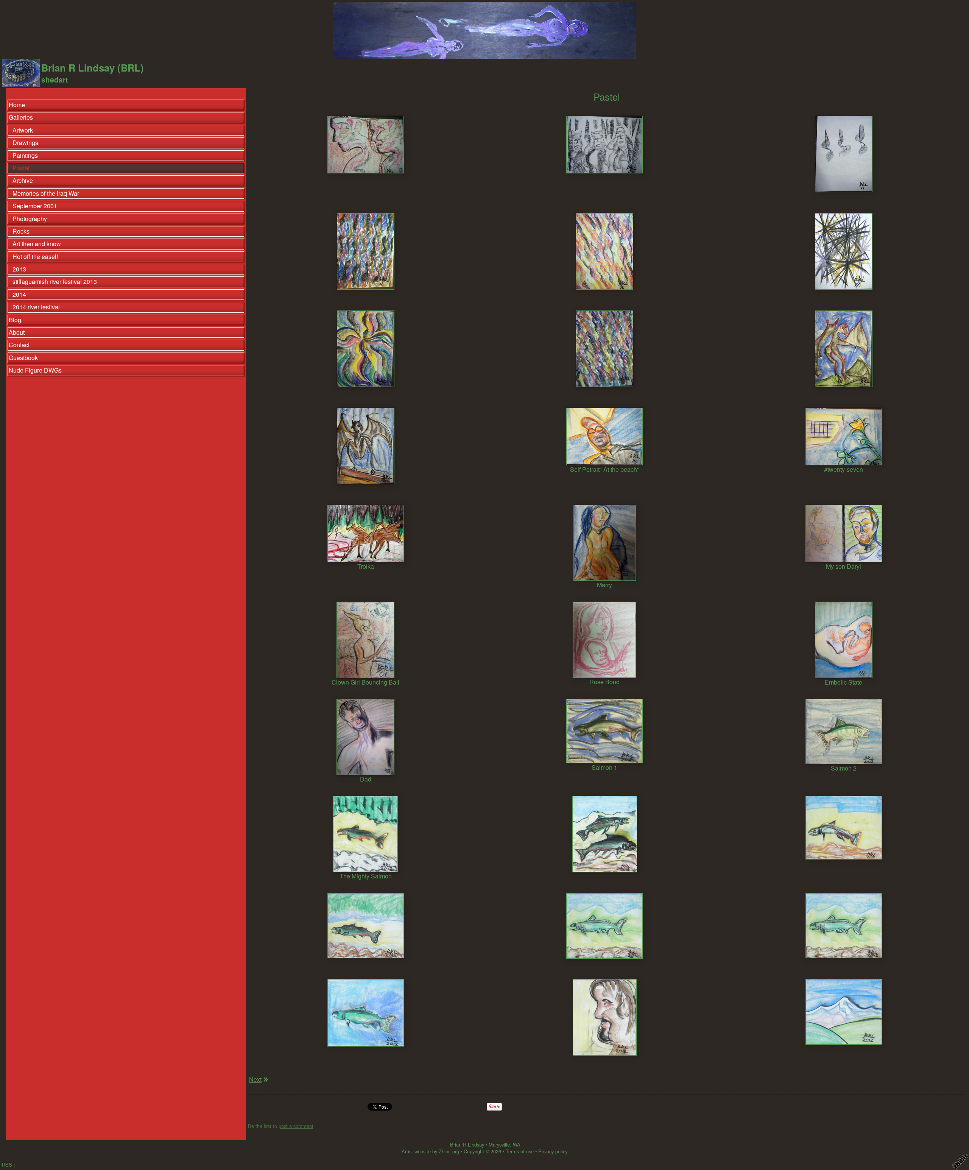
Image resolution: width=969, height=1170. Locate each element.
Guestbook (23, 357)
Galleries (21, 117)
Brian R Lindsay (467, 1144)
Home (17, 104)
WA (516, 1144)
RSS (7, 1164)
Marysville (499, 1144)
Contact (19, 344)
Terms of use (520, 1151)
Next (255, 1079)
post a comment (296, 1125)
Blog (15, 319)
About (17, 332)
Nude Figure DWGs (35, 370)
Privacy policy (552, 1151)
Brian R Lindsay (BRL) (92, 68)
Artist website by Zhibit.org (430, 1151)
